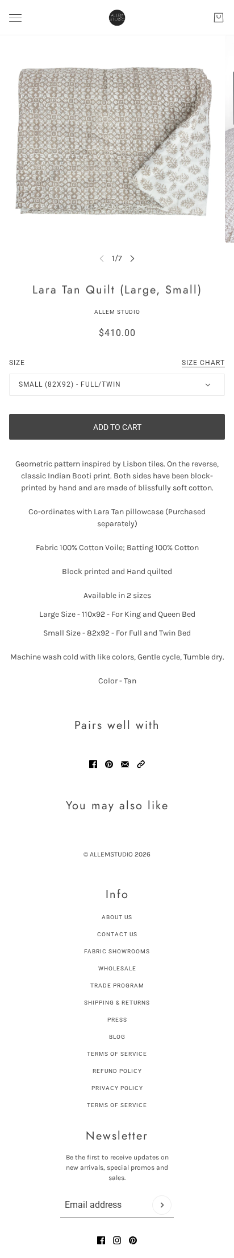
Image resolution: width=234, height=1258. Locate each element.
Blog (117, 1037)
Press (117, 1020)
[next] (132, 258)
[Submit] (162, 1205)
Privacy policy (117, 1088)
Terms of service (117, 1105)
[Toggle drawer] (15, 18)
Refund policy (117, 1071)
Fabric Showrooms (117, 951)
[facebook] (101, 1240)
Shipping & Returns (117, 1002)
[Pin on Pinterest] (109, 764)
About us (117, 917)
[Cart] (218, 17)
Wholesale (117, 968)
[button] (141, 764)
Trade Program (117, 985)
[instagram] (117, 1240)
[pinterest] (133, 1240)
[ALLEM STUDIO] (117, 17)
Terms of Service (117, 1054)
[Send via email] (125, 764)
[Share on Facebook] (93, 764)
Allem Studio (117, 312)
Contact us (117, 934)
